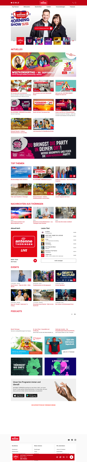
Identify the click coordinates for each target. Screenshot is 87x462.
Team (35, 451)
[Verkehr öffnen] (18, 3)
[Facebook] (16, 2)
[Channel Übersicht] (60, 457)
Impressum (15, 449)
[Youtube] (11, 2)
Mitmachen (27, 6)
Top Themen (15, 6)
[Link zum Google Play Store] (31, 396)
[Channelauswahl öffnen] (75, 3)
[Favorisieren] (67, 457)
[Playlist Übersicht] (64, 457)
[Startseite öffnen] (43, 3)
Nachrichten (38, 6)
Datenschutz (15, 451)
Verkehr (49, 6)
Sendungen (37, 449)
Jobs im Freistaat (61, 449)
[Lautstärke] (57, 457)
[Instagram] (13, 2)
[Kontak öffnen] (73, 3)
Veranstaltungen (60, 6)
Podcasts (72, 6)
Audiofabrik (59, 451)
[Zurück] (72, 314)
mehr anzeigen (59, 260)
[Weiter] (75, 314)
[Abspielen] (71, 457)
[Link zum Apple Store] (18, 396)
